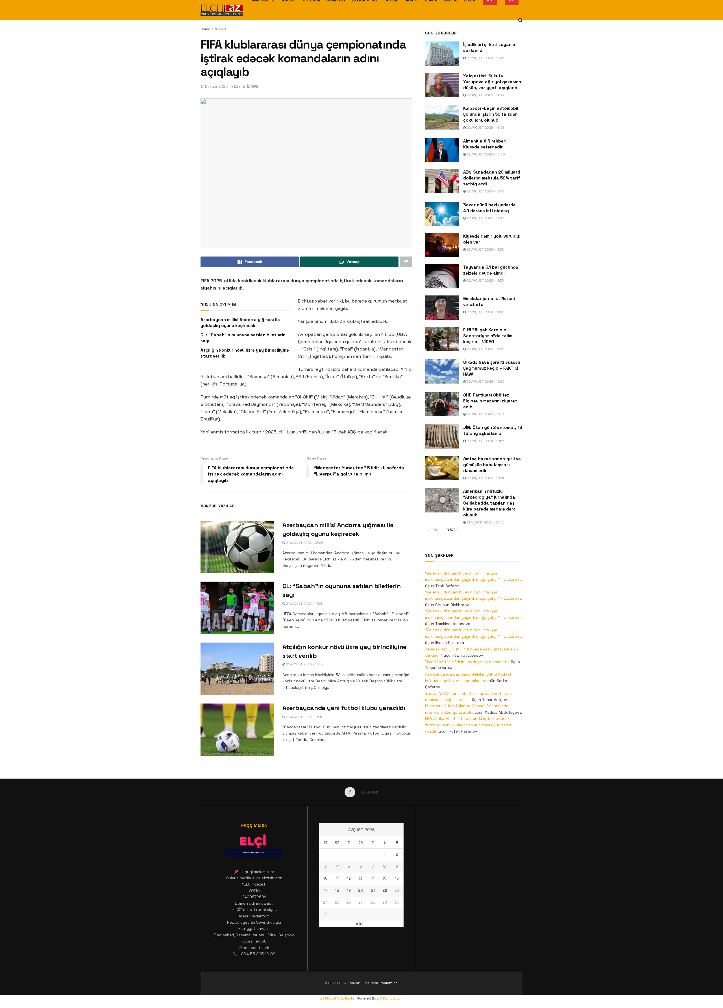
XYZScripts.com (391, 998)
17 (325, 890)
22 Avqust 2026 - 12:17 (485, 218)
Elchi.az (353, 983)
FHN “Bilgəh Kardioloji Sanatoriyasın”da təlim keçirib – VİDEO (487, 335)
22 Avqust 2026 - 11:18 (484, 312)
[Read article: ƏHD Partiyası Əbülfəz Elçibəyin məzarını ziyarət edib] (442, 404)
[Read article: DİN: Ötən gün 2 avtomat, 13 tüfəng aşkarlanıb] (442, 436)
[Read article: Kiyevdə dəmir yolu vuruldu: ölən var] (442, 245)
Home (205, 29)
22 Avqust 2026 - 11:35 (485, 280)
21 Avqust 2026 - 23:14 (304, 543)
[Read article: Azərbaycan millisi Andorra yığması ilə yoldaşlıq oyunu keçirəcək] (237, 547)
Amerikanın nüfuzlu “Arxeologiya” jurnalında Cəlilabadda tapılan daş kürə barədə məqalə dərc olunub (489, 503)
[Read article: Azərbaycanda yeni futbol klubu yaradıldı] (237, 730)
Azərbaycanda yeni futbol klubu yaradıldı (343, 708)
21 (373, 890)
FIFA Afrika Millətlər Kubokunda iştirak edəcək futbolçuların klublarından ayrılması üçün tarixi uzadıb (468, 725)
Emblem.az (388, 983)
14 (373, 878)
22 (384, 890)
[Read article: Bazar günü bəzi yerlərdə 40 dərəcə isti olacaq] (442, 214)
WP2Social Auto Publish (338, 998)
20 (360, 890)
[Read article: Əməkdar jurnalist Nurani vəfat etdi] (442, 307)
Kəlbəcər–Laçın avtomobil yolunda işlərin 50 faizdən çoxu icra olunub (490, 114)
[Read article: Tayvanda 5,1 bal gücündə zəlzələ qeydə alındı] (442, 276)
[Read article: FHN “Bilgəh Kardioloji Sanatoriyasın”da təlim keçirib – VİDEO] (442, 339)
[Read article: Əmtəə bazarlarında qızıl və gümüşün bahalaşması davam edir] (442, 468)
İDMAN (220, 29)
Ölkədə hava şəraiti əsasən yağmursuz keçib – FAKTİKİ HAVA (491, 368)
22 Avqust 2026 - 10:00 (485, 478)
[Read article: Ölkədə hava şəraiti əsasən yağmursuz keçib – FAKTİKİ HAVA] (442, 371)
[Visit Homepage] (222, 10)
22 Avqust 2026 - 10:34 (485, 414)
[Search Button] (520, 20)
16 (397, 878)
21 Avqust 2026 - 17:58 (304, 604)
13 (361, 878)
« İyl (359, 923)
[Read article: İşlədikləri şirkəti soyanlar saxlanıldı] (442, 53)
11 (337, 878)
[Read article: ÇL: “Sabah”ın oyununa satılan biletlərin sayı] (237, 608)
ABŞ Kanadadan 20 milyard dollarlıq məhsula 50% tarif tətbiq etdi (491, 178)
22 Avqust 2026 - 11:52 (485, 249)
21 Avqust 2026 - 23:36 (485, 522)
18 (337, 890)
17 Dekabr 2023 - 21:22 (221, 86)
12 (349, 878)
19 (349, 890)
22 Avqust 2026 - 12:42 (485, 191)
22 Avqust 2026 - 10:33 (485, 441)
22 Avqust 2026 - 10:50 (485, 382)
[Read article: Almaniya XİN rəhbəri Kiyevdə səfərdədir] (442, 150)
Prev (434, 530)
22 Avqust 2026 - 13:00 (485, 154)
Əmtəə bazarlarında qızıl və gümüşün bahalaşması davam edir (492, 464)
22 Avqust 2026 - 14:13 (485, 95)
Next (451, 530)
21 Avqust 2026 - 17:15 (303, 717)
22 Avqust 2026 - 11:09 (485, 349)
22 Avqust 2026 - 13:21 (485, 128)
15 (384, 878)
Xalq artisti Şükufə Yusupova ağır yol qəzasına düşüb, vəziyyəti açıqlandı (492, 81)
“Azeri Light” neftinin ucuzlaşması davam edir (467, 661)
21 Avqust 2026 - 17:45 (304, 664)
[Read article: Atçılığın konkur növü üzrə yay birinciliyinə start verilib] (237, 669)
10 (326, 878)
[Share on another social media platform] (406, 262)
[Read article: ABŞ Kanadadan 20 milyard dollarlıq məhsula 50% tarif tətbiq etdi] (442, 181)
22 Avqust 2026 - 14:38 (485, 58)
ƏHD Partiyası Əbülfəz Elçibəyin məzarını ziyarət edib (490, 400)
